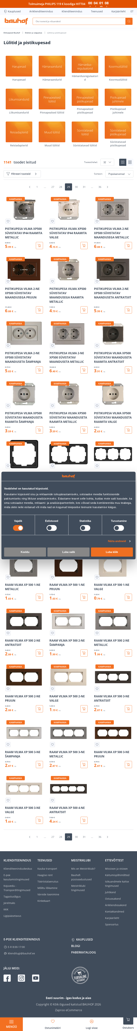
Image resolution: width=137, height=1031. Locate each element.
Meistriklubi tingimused (78, 888)
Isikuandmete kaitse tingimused (117, 883)
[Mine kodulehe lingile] (16, 21)
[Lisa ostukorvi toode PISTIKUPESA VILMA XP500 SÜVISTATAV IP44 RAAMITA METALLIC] (39, 245)
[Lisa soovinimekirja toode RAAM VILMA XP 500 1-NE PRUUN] (52, 577)
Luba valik (68, 551)
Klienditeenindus (72, 11)
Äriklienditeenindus (41, 11)
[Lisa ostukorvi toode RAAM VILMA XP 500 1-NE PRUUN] (84, 597)
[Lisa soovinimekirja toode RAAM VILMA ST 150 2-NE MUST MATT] (52, 465)
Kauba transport (47, 868)
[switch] (52, 528)
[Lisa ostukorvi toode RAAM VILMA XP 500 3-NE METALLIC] (84, 764)
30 (76, 187)
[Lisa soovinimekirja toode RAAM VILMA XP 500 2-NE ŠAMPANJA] (52, 633)
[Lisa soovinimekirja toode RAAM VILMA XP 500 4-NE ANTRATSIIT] (52, 800)
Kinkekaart (43, 901)
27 (52, 187)
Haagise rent (45, 875)
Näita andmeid (117, 541)
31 (84, 187)
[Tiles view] (122, 162)
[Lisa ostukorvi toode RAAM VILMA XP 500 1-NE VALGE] (128, 597)
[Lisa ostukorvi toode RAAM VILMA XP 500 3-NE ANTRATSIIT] (128, 708)
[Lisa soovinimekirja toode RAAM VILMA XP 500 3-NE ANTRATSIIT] (97, 688)
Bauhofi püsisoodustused (81, 877)
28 (60, 187)
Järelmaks (9, 903)
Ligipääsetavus (12, 916)
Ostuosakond (113, 898)
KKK (6, 909)
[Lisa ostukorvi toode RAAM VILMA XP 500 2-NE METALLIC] (128, 653)
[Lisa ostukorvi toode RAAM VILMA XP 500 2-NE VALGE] (84, 708)
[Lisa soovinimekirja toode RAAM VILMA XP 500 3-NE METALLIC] (52, 744)
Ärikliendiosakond (115, 905)
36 (99, 187)
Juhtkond (110, 892)
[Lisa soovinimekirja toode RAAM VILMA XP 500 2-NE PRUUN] (8, 688)
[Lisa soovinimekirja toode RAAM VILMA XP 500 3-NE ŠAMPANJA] (8, 744)
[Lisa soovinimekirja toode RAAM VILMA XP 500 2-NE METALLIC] (97, 633)
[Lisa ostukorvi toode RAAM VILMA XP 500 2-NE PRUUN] (39, 708)
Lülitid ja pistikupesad (56, 32)
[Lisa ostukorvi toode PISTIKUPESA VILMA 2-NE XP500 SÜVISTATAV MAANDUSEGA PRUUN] (39, 309)
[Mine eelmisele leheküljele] (29, 187)
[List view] (129, 162)
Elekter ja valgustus (34, 32)
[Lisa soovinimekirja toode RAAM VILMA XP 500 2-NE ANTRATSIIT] (8, 633)
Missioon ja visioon (116, 868)
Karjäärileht (118, 11)
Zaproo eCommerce (68, 1010)
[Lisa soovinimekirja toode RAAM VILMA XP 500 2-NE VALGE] (52, 688)
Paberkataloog (83, 952)
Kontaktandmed (114, 911)
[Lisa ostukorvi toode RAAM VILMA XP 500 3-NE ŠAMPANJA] (39, 764)
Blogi (75, 946)
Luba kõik (112, 551)
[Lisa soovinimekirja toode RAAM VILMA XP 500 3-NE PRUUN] (97, 744)
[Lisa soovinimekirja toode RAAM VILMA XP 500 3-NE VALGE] (8, 800)
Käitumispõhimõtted (117, 875)
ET (132, 11)
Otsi (129, 21)
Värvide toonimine (48, 894)
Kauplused (14, 11)
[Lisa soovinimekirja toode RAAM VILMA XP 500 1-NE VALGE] (97, 577)
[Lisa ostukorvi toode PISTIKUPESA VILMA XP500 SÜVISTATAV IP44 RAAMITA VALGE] (84, 245)
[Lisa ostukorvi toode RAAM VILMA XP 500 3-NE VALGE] (39, 820)
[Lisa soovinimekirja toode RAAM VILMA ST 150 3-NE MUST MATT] (97, 465)
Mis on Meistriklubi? (83, 868)
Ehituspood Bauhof (12, 32)
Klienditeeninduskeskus (18, 868)
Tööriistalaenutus (47, 881)
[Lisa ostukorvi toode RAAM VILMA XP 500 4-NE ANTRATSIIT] (84, 820)
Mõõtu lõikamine (47, 888)
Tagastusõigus (12, 896)
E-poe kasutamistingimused (16, 877)
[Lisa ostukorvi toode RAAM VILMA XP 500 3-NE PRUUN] (128, 764)
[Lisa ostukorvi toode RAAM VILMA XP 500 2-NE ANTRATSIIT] (39, 653)
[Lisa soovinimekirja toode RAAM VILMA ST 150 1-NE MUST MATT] (8, 465)
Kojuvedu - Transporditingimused (17, 888)
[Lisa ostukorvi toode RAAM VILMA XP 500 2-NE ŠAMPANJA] (84, 653)
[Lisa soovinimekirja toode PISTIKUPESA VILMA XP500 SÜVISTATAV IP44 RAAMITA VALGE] (52, 221)
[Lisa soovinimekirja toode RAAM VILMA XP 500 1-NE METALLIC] (8, 577)
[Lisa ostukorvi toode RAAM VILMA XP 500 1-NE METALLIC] (39, 597)
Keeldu (25, 551)
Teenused (97, 11)
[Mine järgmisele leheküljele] (107, 187)
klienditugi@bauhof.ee (21, 953)
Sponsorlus (111, 924)
